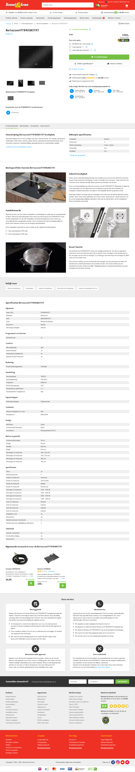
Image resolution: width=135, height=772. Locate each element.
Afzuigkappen (41, 715)
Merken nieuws (75, 693)
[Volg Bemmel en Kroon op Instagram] (118, 762)
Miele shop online (43, 723)
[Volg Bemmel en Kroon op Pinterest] (127, 762)
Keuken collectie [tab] (11, 18)
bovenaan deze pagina (102, 667)
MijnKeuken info (124, 2)
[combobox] (68, 4)
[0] (126, 5)
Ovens (39, 717)
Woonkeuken (10, 715)
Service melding (113, 2)
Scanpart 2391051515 (13, 569)
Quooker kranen (42, 704)
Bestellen (9, 739)
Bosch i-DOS (73, 704)
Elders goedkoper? (85, 64)
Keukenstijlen (10, 699)
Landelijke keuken (11, 712)
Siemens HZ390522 (44, 569)
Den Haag (73, 736)
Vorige (9, 23)
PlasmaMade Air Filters (76, 717)
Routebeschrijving (43, 748)
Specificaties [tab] (24, 126)
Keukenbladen (10, 704)
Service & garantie (12, 750)
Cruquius (41, 736)
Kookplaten (30, 288)
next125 (8, 707)
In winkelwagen (100, 57)
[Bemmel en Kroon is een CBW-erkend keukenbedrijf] (92, 768)
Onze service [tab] (45, 126)
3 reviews (51, 571)
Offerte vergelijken (11, 720)
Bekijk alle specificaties (77, 155)
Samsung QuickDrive (76, 715)
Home (16, 23)
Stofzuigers (41, 702)
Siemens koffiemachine (76, 720)
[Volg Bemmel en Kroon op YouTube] (123, 762)
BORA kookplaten (43, 720)
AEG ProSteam (74, 707)
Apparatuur (42, 693)
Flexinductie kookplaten (65, 288)
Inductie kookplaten (45, 288)
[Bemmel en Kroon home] (17, 5)
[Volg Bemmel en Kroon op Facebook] (113, 762)
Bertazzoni (9, 34)
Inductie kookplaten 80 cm (88, 288)
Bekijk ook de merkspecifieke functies (19, 147)
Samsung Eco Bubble (76, 709)
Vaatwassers (41, 707)
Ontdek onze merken (76, 696)
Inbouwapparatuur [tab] (70, 18)
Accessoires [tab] (34, 126)
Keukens (9, 693)
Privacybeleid (60, 762)
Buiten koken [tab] (84, 18)
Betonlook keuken (11, 717)
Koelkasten (41, 712)
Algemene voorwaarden (73, 762)
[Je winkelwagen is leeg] (126, 5)
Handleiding (15, 112)
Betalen (8, 745)
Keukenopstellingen (12, 702)
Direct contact (116, 64)
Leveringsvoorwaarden (13, 723)
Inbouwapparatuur (27, 23)
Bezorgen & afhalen (12, 742)
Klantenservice (12, 736)
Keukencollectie (11, 696)
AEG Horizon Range (75, 699)
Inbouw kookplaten (42, 23)
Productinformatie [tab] (12, 126)
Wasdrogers (41, 699)
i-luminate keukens (12, 709)
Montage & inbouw (12, 753)
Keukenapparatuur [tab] (54, 18)
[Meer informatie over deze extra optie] (92, 44)
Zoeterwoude (106, 736)
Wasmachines (42, 696)
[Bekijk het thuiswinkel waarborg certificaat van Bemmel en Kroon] (101, 5)
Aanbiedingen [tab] (97, 18)
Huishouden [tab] (40, 18)
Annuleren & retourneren (13, 747)
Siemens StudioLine (75, 723)
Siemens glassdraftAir (76, 712)
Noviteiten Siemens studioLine (79, 702)
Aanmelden (122, 682)
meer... (32, 576)
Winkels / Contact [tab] (114, 18)
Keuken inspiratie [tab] (27, 18)
